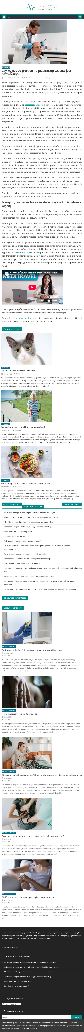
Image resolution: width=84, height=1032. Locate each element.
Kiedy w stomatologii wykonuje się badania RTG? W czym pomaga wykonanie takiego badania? (40, 589)
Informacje (6, 68)
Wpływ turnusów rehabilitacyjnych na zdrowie (23, 427)
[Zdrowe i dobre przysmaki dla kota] (41, 349)
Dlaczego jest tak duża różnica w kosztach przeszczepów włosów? (73, 504)
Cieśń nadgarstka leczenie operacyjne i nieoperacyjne (28, 897)
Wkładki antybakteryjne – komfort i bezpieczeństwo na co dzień (28, 522)
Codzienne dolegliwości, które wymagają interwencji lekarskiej (27, 527)
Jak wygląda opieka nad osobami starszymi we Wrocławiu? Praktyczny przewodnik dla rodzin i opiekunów (39, 583)
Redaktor (17, 78)
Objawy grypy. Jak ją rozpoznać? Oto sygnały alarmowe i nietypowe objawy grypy (42, 775)
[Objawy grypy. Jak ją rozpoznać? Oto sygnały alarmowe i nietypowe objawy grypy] (42, 753)
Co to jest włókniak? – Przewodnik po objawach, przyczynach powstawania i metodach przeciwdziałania (37, 547)
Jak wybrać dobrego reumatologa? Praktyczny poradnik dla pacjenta (30, 513)
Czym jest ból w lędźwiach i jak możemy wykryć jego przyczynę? (33, 836)
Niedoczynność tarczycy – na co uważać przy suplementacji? (27, 559)
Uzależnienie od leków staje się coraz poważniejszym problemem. (13, 504)
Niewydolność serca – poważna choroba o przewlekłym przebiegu (29, 576)
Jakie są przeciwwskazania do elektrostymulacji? (22, 541)
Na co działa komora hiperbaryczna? (18, 531)
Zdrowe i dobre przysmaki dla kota (18, 370)
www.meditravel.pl (27, 318)
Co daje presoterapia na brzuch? (16, 536)
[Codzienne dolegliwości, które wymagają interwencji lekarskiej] (42, 628)
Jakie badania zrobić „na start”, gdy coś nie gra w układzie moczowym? (31, 517)
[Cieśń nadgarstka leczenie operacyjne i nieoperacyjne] (42, 875)
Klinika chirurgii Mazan (10, 947)
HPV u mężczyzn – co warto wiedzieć (19, 714)
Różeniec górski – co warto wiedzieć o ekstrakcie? (25, 483)
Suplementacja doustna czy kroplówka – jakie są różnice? (26, 554)
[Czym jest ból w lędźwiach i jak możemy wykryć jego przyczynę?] (42, 814)
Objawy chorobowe (13, 607)
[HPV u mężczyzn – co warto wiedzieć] (42, 692)
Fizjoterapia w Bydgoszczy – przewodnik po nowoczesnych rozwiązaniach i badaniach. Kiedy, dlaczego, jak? (43, 570)
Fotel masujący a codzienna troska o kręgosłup (22, 563)
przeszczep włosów (34, 105)
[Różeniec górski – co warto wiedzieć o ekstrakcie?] (41, 462)
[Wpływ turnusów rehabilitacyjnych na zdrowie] (41, 406)
